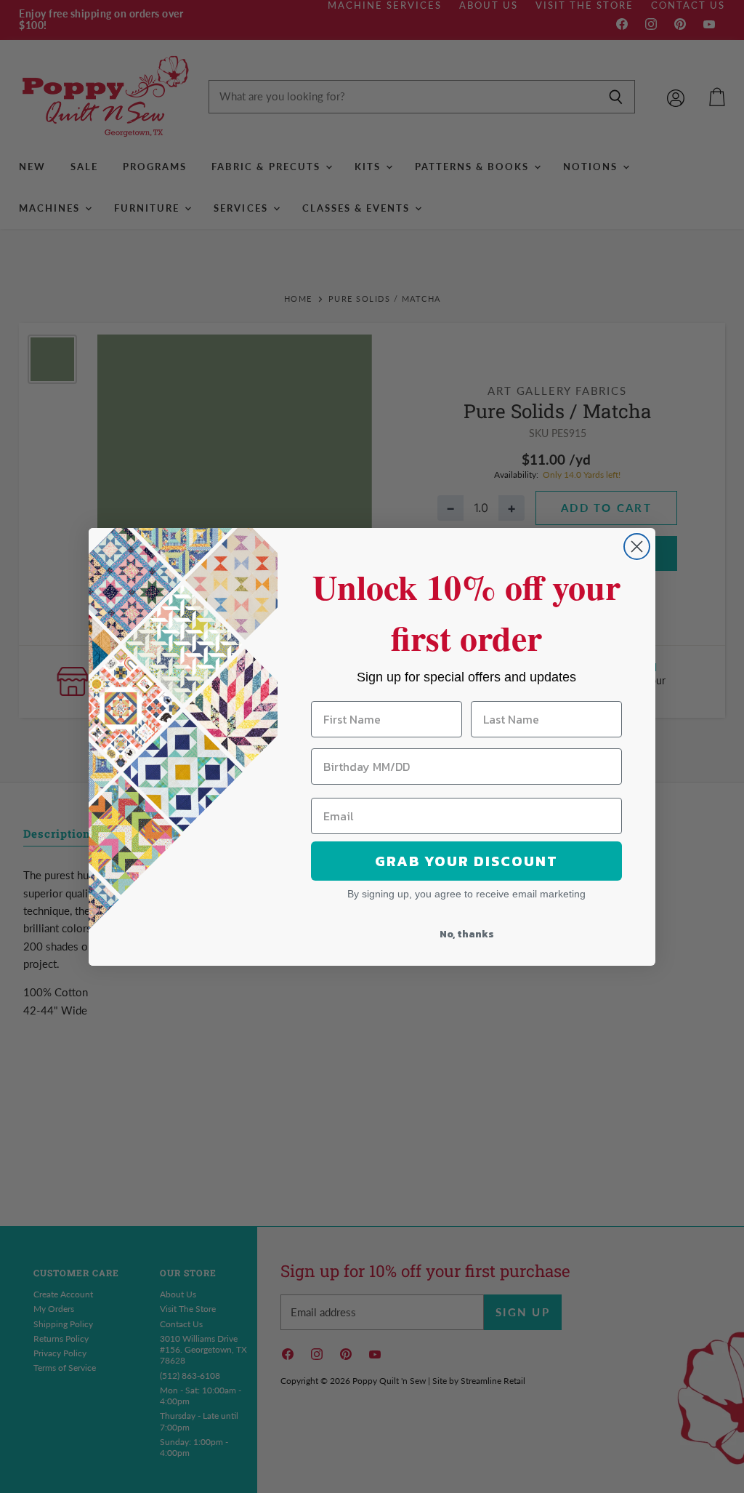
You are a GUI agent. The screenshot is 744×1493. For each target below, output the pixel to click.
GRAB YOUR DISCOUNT (466, 861)
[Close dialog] (637, 546)
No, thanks (467, 934)
